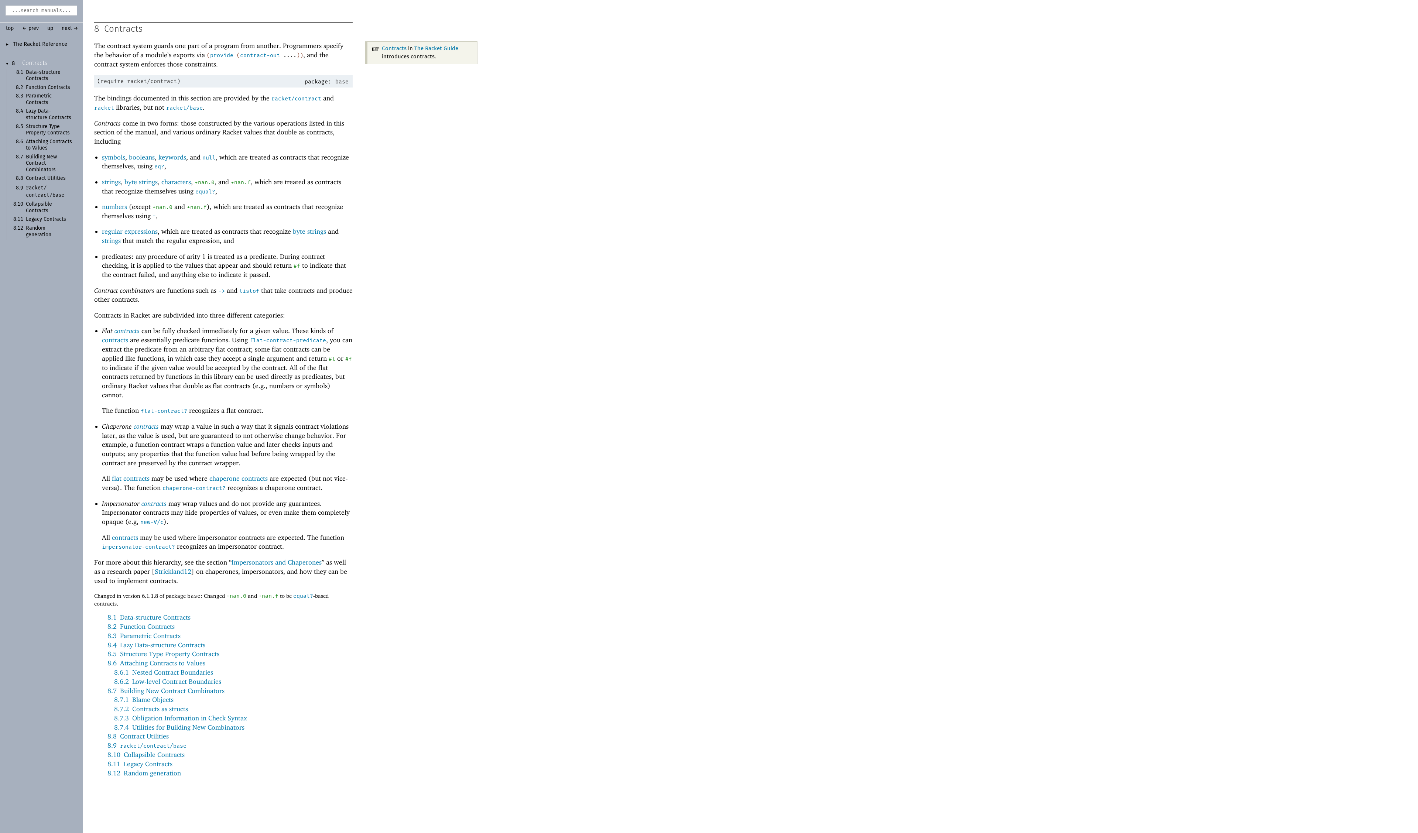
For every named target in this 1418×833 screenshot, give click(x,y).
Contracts (34, 63)
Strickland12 (173, 571)
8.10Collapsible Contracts (146, 754)
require (112, 81)
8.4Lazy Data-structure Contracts (156, 645)
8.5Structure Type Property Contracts (163, 654)
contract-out (260, 55)
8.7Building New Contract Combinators (166, 691)
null (209, 157)
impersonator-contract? (138, 547)
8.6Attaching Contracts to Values (156, 663)
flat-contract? (164, 411)
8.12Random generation (144, 773)
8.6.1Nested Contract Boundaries (163, 672)
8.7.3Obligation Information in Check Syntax (180, 718)
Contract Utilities (46, 178)
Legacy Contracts (46, 219)
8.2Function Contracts (141, 626)
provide (221, 55)
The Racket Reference (40, 44)
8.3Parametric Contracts (144, 636)
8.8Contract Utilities (138, 736)
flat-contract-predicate (288, 340)
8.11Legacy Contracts (139, 764)
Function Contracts (48, 87)
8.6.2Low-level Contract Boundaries (167, 681)
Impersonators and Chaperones (277, 562)
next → (70, 28)
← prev (30, 28)
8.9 (146, 745)
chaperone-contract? (194, 488)
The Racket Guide (436, 48)
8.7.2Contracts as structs (151, 709)
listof (249, 291)
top (10, 28)
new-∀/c (152, 522)
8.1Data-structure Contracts (149, 617)
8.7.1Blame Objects (144, 699)
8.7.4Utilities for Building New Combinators (179, 727)
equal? (205, 191)
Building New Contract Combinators (41, 163)
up (50, 28)
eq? (159, 166)
